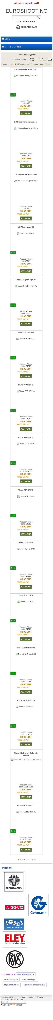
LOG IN (18, 22)
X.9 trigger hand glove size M (25, 122)
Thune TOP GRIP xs (26, 385)
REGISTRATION (29, 22)
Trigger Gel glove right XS (26, 280)
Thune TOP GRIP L (26, 595)
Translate (19, 1005)
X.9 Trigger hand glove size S (25, 69)
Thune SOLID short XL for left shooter (25, 754)
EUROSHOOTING (26, 11)
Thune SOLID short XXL (25, 648)
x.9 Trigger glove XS (26, 227)
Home (20, 55)
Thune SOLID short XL (26, 806)
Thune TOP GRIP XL (26, 438)
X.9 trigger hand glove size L (26, 175)
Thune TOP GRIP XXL (25, 332)
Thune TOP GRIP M (25, 543)
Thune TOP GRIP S (25, 490)
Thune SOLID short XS (26, 700)
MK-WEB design (17, 999)
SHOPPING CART (28, 27)
